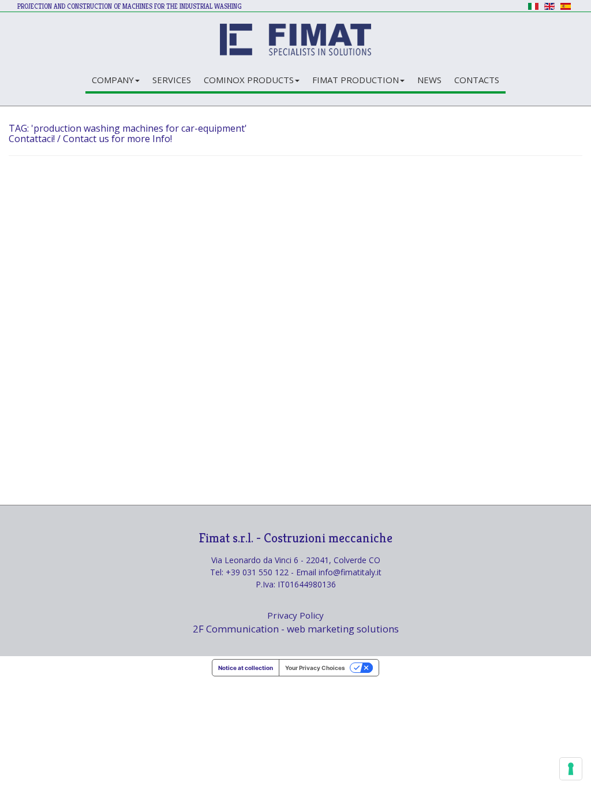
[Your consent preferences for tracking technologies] (571, 769)
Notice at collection (245, 667)
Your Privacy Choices (315, 667)
